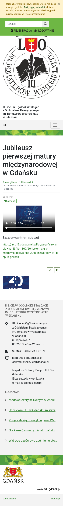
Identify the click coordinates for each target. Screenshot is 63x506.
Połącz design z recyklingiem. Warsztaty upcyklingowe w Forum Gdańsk (33, 420)
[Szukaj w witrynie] (45, 24)
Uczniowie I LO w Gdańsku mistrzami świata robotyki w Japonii (33, 410)
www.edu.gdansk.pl (48, 489)
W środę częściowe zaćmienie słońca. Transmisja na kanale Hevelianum (33, 440)
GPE (6, 125)
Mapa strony (9, 498)
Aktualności (27, 182)
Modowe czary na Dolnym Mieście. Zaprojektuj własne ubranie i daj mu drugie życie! (33, 400)
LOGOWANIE (45, 30)
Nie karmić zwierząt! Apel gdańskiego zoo (33, 430)
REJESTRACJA (23, 30)
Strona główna (10, 182)
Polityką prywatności (34, 7)
